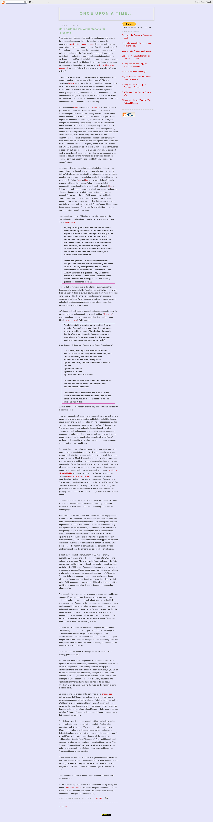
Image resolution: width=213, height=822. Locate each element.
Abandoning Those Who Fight (134, 71)
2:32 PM (98, 798)
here (79, 180)
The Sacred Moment (73, 788)
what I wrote (70, 222)
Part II (76, 108)
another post (107, 694)
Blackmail (108, 314)
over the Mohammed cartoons (81, 44)
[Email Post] (106, 798)
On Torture (95, 108)
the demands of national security (80, 476)
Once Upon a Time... (106, 13)
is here (71, 83)
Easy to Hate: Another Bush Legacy (137, 51)
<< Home (63, 806)
